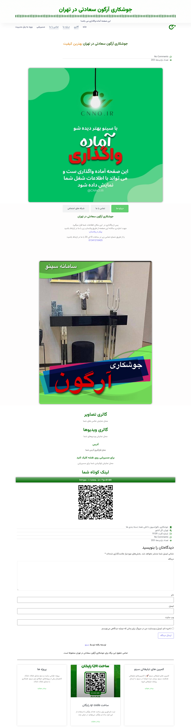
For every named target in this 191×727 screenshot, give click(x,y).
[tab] (119, 208)
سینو (87, 645)
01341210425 (95, 240)
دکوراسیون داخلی (151, 527)
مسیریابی (41, 27)
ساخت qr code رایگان (95, 705)
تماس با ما (54, 27)
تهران (166, 530)
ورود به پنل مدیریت (23, 27)
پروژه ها (42, 669)
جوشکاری (164, 527)
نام (172, 595)
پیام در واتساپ (95, 232)
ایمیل (171, 606)
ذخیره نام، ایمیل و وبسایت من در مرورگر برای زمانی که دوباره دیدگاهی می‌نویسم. (136, 629)
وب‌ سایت (169, 617)
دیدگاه (171, 559)
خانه (85, 27)
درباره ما (66, 27)
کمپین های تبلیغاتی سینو (149, 669)
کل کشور (159, 530)
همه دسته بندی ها (134, 527)
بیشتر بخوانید (149, 688)
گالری (76, 27)
